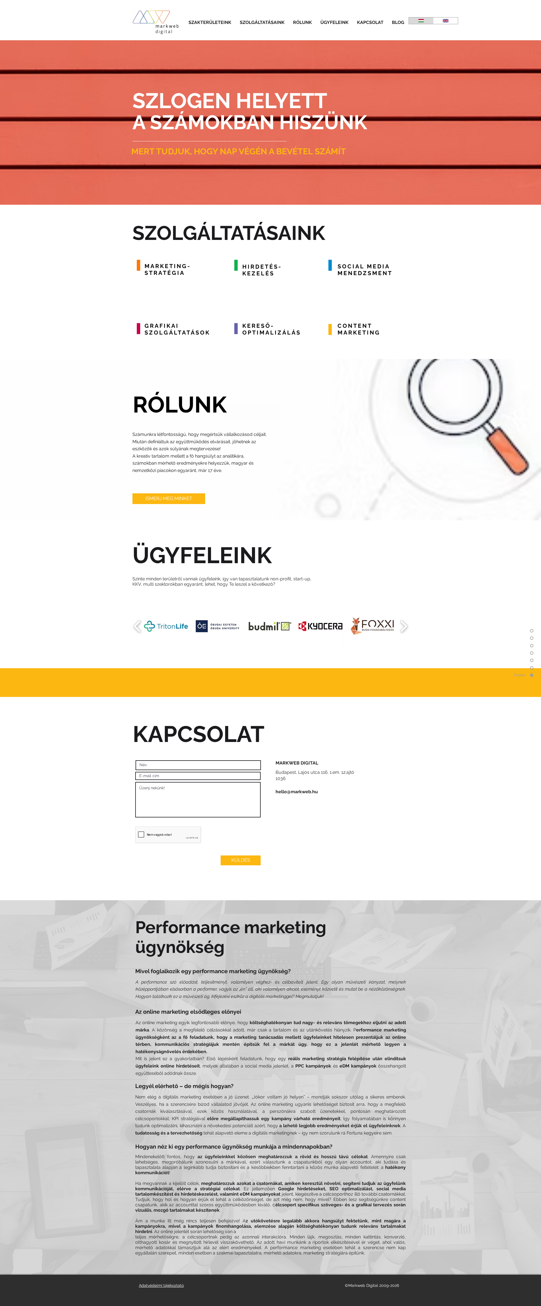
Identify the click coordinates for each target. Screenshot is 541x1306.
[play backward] (137, 626)
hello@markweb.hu (297, 791)
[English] (445, 20)
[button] (210, 22)
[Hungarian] (421, 20)
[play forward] (403, 626)
